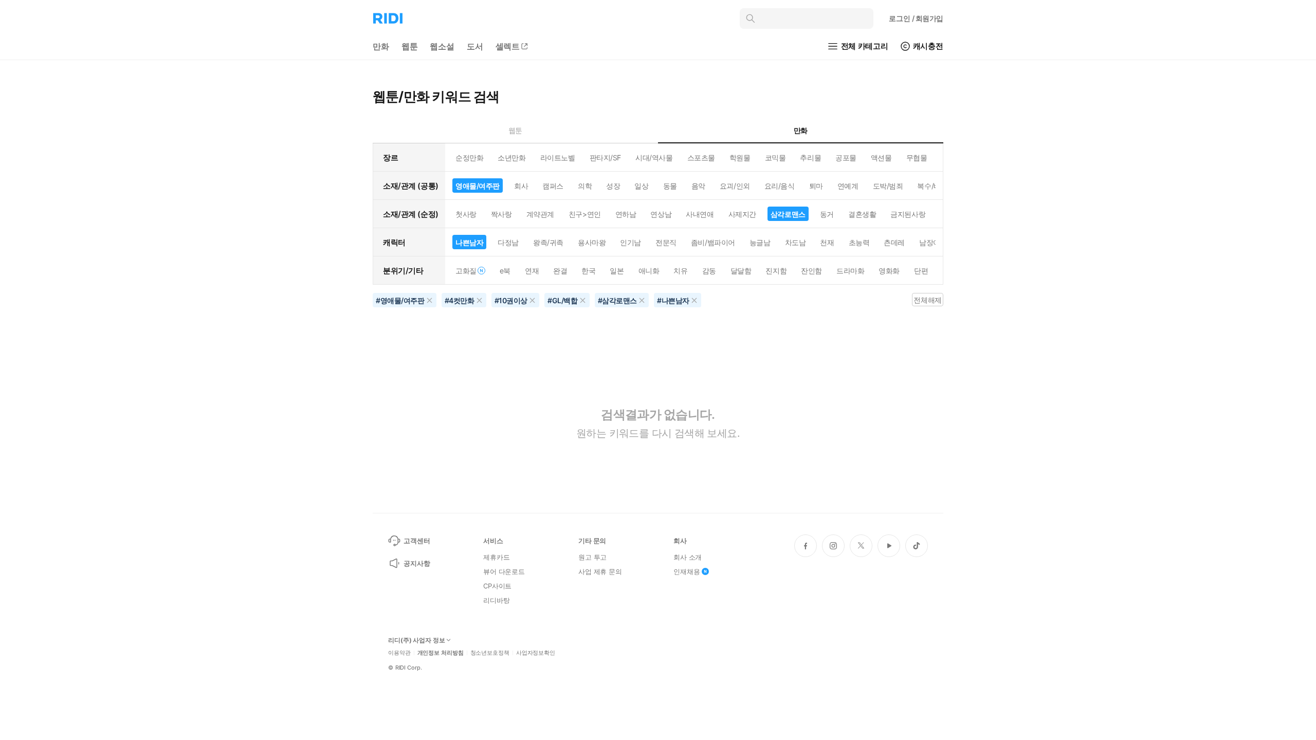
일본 (617, 270)
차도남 (795, 242)
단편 (921, 270)
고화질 (466, 270)
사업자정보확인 (535, 653)
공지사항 (417, 563)
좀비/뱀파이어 (713, 242)
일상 (641, 185)
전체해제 (927, 299)
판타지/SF (605, 157)
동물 (670, 185)
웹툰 (409, 46)
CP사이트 (497, 586)
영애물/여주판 (477, 185)
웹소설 (442, 46)
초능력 (859, 242)
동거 (827, 214)
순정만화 (469, 157)
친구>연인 (585, 214)
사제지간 (742, 214)
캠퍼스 (552, 185)
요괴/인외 (735, 185)
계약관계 (540, 214)
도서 (475, 46)
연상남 (660, 214)
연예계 (847, 185)
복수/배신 (932, 185)
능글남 (760, 242)
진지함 (776, 270)
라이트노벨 (557, 157)
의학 (585, 185)
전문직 (666, 242)
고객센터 (417, 540)
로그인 (916, 18)
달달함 (741, 270)
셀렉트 (508, 46)
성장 (613, 185)
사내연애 (700, 214)
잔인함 (811, 270)
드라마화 (850, 270)
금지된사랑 (907, 214)
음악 (698, 185)
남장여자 (933, 242)
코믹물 (775, 157)
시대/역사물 (653, 157)
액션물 (881, 157)
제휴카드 (496, 557)
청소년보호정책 (489, 653)
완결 (560, 270)
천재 (827, 242)
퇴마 (816, 185)
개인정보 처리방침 (440, 653)
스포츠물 (701, 157)
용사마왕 (592, 242)
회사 (521, 185)
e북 (505, 270)
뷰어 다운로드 (504, 571)
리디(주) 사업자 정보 (416, 640)
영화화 (889, 270)
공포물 (845, 157)
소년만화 (511, 157)
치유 (680, 270)
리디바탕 (496, 600)
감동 (709, 270)
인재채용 (686, 571)
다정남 (508, 242)
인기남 (630, 242)
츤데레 (894, 242)
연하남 (625, 214)
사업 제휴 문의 (600, 571)
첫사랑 (466, 214)
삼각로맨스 (788, 214)
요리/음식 (779, 185)
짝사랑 (501, 214)
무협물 (916, 157)
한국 (588, 270)
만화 (381, 46)
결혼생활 (862, 214)
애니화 (649, 270)
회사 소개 (687, 557)
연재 (532, 270)
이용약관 (399, 653)
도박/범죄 (888, 185)
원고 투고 (592, 557)
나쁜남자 (469, 242)
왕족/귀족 (548, 242)
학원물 (740, 157)
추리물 (810, 157)
